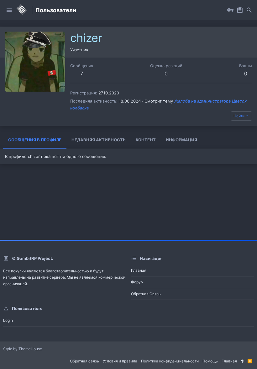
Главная (138, 270)
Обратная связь (146, 293)
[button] (9, 10)
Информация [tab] (181, 139)
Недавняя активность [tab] (98, 139)
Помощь (210, 361)
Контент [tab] (146, 139)
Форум (137, 282)
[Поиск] (249, 10)
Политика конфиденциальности (170, 361)
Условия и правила (120, 361)
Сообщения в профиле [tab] (34, 139)
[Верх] (242, 361)
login (8, 320)
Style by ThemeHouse (22, 348)
